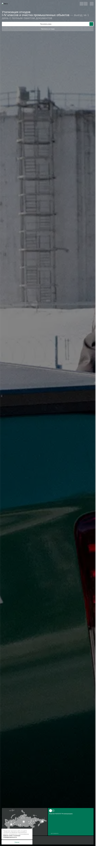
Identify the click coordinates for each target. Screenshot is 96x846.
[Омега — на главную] (8, 4)
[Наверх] (91, 841)
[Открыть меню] (92, 4)
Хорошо (17, 842)
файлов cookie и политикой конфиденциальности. (11, 836)
